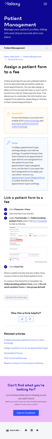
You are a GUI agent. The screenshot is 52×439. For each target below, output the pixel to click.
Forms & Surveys (15, 59)
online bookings (31, 121)
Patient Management (14, 48)
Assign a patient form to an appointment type (26, 348)
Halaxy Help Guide (11, 57)
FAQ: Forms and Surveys (15, 358)
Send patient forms (13, 353)
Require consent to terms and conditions (23, 363)
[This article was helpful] (22, 319)
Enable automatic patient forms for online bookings (24, 341)
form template (40, 221)
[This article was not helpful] (30, 319)
